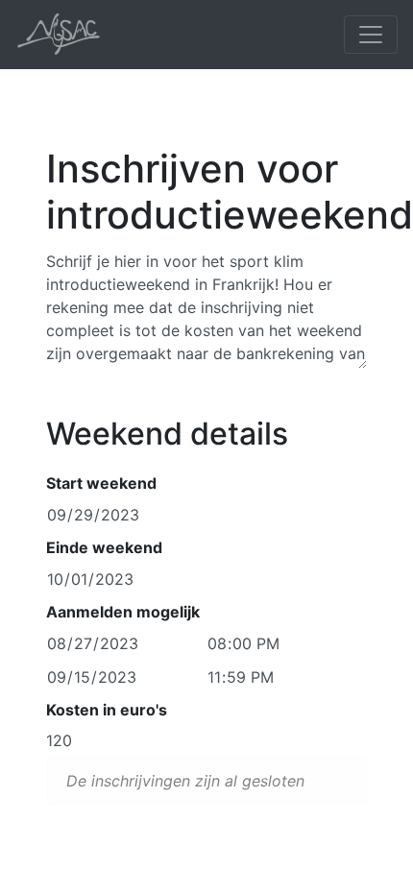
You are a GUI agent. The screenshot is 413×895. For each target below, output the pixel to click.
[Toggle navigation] (371, 34)
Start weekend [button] (101, 483)
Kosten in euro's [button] (106, 709)
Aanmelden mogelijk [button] (123, 611)
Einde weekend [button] (104, 547)
